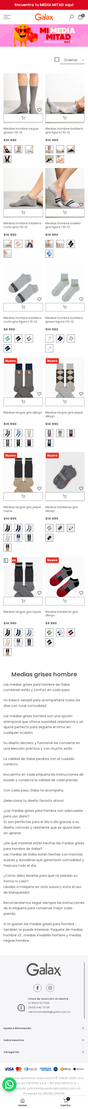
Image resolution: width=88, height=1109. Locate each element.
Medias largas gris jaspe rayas (22, 509)
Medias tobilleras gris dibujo (61, 509)
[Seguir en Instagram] (50, 988)
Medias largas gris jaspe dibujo (64, 414)
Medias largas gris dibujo (23, 412)
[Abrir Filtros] (6, 560)
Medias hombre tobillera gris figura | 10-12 (64, 130)
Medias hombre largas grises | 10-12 (21, 130)
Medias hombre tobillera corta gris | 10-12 (22, 225)
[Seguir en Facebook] (38, 988)
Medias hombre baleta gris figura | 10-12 (62, 225)
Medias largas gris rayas (22, 612)
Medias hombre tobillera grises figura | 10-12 (64, 320)
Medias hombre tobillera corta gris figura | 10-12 (22, 320)
